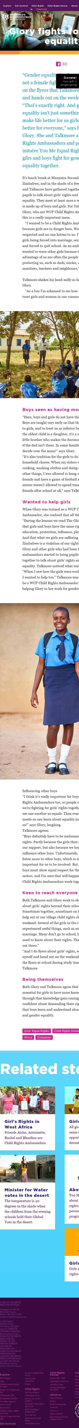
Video (2, 1381)
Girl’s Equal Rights (32, 1392)
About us (55, 1394)
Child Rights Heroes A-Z (59, 1381)
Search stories (5, 1405)
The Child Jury (30, 1415)
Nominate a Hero (56, 1384)
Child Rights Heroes (58, 6)
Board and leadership (58, 1404)
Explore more (5, 1408)
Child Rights (38, 6)
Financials (54, 1407)
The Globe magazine (8, 1402)
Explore (7, 6)
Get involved (21, 6)
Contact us (54, 1411)
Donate (27, 1384)
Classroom (41, 9)
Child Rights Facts (32, 1395)
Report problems (56, 1414)
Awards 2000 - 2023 (57, 1378)
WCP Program (5, 1378)
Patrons (53, 1401)
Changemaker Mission (8, 1398)
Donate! (68, 81)
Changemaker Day (7, 1395)
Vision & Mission (56, 1398)
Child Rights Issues (32, 1423)
